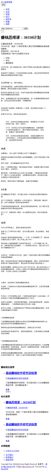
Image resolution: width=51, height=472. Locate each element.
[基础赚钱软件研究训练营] (17, 378)
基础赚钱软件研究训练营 (21, 373)
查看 (7, 389)
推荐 (7, 24)
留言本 (8, 19)
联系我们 (9, 457)
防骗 (7, 22)
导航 (3, 5)
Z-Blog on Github (12, 451)
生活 (7, 12)
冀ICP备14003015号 (26, 467)
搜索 (25, 28)
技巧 (7, 17)
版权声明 (9, 460)
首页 (7, 9)
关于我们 (9, 455)
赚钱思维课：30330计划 (21, 402)
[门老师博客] (6, 2)
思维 (7, 14)
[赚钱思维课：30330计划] (17, 408)
